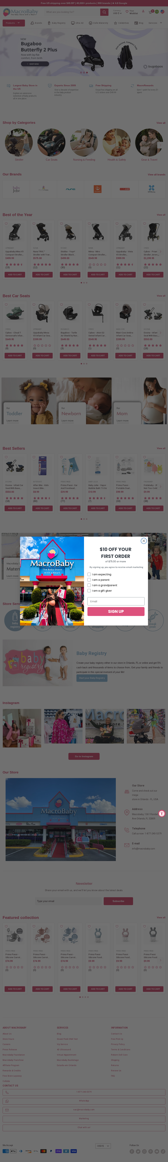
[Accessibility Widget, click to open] (162, 813)
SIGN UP (116, 611)
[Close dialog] (144, 541)
